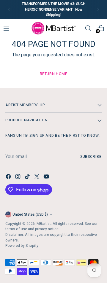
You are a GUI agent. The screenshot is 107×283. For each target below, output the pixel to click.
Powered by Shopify (21, 245)
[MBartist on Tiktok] (28, 178)
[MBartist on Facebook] (8, 178)
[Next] (98, 9)
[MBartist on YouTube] (47, 178)
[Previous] (8, 9)
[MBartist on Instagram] (18, 178)
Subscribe (91, 156)
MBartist (44, 223)
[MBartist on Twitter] (37, 178)
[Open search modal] (88, 28)
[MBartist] (53, 28)
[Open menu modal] (6, 28)
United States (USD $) (30, 214)
